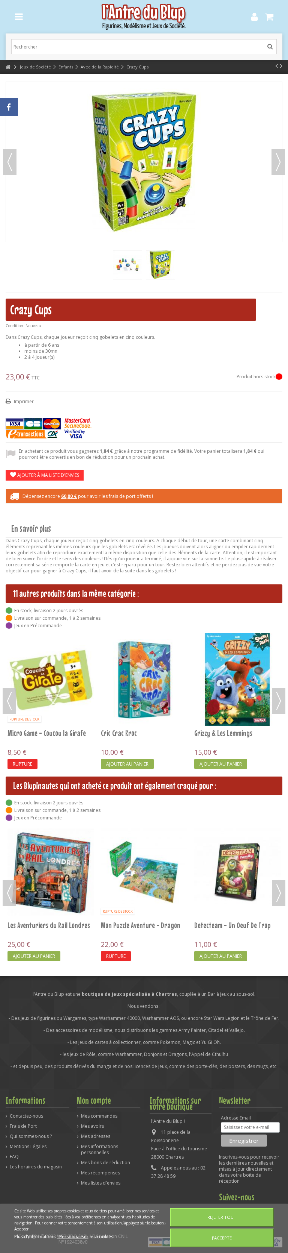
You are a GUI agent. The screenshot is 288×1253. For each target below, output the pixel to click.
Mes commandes (99, 1116)
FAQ (14, 1157)
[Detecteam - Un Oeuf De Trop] (237, 871)
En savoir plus (31, 528)
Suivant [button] (278, 162)
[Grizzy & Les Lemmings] (237, 679)
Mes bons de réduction (105, 1163)
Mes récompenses (100, 1173)
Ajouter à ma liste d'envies (47, 475)
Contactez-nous (26, 1116)
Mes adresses (95, 1136)
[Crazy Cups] (127, 264)
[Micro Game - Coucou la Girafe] (51, 679)
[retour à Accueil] (8, 67)
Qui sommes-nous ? (31, 1136)
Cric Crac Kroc (119, 733)
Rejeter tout (221, 1217)
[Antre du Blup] (144, 17)
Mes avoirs (92, 1126)
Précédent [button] (9, 162)
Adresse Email (236, 1118)
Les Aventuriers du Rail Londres (49, 925)
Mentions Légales (28, 1147)
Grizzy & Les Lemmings (223, 733)
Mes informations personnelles (99, 1150)
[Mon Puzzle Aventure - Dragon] (144, 871)
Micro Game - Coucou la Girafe (47, 733)
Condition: (15, 325)
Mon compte (94, 1100)
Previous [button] (9, 701)
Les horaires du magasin (36, 1167)
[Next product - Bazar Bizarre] (281, 65)
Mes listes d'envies (100, 1183)
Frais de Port (23, 1126)
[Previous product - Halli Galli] (276, 65)
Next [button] (278, 701)
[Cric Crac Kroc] (144, 679)
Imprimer (23, 401)
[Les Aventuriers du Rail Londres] (51, 871)
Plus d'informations (35, 1236)
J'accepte (222, 1238)
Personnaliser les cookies (86, 1236)
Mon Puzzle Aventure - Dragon (140, 925)
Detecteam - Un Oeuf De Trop (232, 925)
